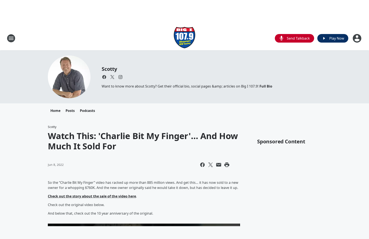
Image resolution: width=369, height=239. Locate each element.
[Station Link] (184, 38)
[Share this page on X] (211, 165)
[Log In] (357, 38)
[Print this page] (227, 165)
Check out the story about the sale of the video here (92, 196)
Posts (70, 110)
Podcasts (87, 110)
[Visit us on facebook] (104, 77)
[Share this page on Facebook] (202, 165)
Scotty (109, 68)
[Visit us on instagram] (120, 77)
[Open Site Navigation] (11, 38)
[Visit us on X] (112, 77)
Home (55, 110)
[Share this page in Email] (219, 165)
